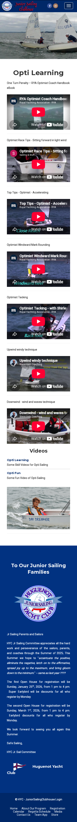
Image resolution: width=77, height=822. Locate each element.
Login (58, 799)
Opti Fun (14, 473)
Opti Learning (18, 460)
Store (54, 814)
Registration (57, 808)
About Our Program (34, 808)
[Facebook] (49, 5)
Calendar (18, 811)
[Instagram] (55, 5)
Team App (40, 814)
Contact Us (23, 814)
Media (58, 811)
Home (14, 808)
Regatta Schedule (39, 811)
